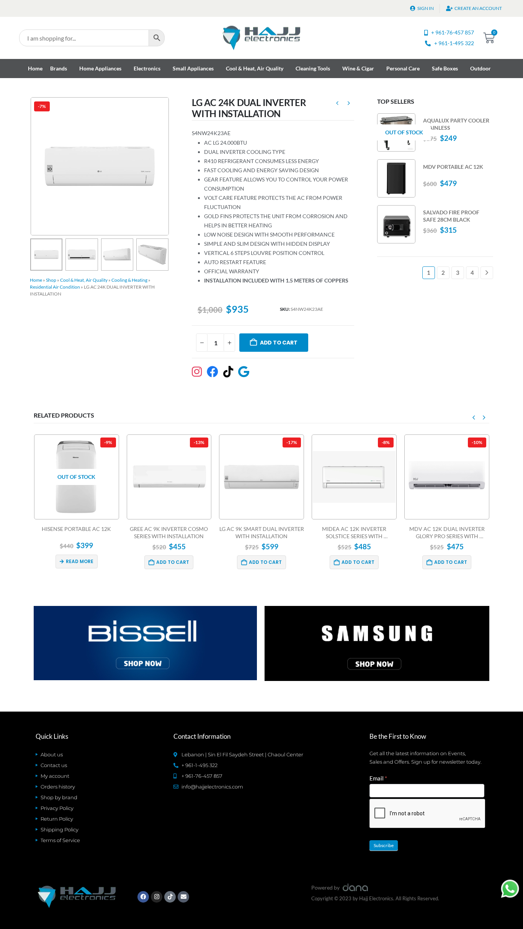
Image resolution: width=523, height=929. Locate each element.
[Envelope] (183, 897)
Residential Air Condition (55, 287)
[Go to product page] (396, 178)
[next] (348, 104)
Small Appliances (193, 68)
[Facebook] (143, 897)
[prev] (337, 104)
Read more (79, 561)
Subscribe (384, 845)
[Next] (487, 272)
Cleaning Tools (313, 68)
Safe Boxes (445, 68)
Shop (51, 280)
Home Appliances (100, 68)
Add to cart (278, 342)
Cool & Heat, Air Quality (254, 68)
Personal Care (403, 68)
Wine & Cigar (358, 68)
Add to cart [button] (172, 562)
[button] (32, 166)
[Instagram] (156, 897)
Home (35, 68)
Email (378, 778)
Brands (58, 68)
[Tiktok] (170, 897)
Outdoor (480, 68)
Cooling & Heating (129, 280)
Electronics (147, 68)
